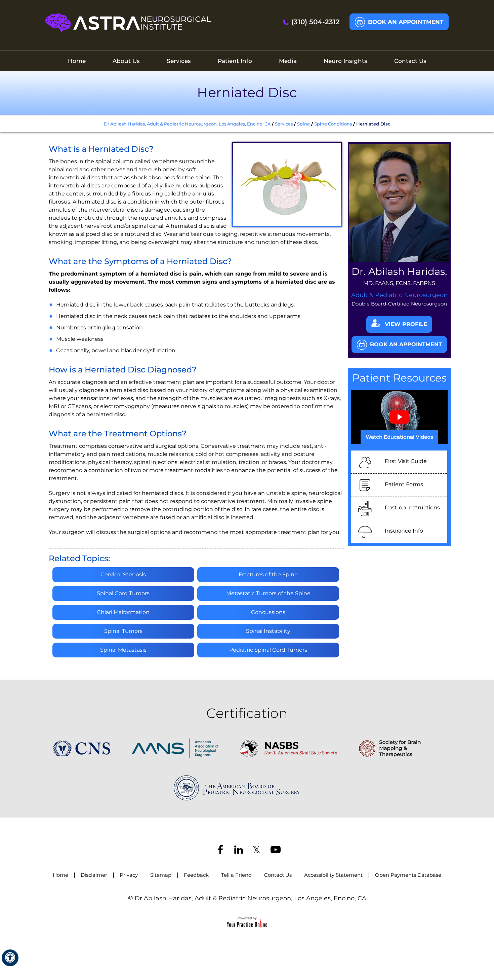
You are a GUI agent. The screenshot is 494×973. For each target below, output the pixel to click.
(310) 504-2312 (315, 22)
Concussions (268, 612)
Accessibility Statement (333, 875)
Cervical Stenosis (123, 574)
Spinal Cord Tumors (123, 593)
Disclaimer (94, 875)
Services (179, 61)
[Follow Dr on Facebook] (219, 850)
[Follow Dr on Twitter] (256, 850)
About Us (126, 61)
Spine (303, 124)
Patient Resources (399, 377)
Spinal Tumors (123, 631)
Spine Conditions (333, 124)
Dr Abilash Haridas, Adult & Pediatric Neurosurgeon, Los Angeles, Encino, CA (187, 124)
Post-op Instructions (412, 507)
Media (288, 61)
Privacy (129, 875)
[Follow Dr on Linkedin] (238, 850)
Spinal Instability (268, 631)
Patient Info (235, 61)
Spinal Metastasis (123, 650)
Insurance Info (404, 531)
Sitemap (160, 875)
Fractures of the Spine (268, 574)
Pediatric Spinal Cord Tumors (268, 650)
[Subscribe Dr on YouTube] (274, 850)
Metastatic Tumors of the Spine (268, 593)
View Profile (406, 324)
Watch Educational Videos (399, 437)
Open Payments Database (408, 875)
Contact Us (410, 61)
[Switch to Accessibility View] (10, 957)
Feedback (196, 875)
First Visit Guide (406, 461)
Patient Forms (404, 484)
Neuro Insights (345, 61)
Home (77, 61)
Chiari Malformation (123, 612)
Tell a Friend (236, 875)
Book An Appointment (406, 22)
